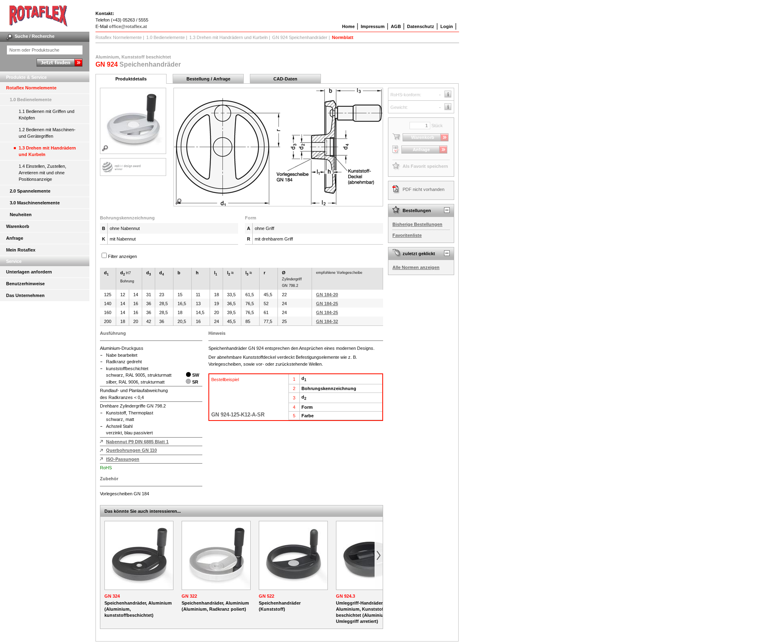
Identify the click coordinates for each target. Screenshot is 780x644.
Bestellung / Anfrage (208, 78)
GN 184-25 (327, 303)
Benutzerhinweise (25, 283)
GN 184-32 (327, 321)
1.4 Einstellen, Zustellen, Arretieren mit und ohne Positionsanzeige (42, 173)
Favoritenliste (407, 235)
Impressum (373, 26)
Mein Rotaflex (20, 249)
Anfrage (14, 238)
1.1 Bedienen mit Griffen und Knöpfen (46, 114)
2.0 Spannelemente (30, 191)
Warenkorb (17, 226)
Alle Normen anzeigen (416, 267)
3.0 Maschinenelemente (35, 202)
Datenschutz (420, 26)
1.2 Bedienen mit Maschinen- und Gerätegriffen (47, 133)
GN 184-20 (327, 294)
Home (348, 26)
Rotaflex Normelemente (31, 87)
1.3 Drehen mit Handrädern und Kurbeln (47, 151)
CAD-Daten (285, 78)
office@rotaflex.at (128, 26)
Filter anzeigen (122, 256)
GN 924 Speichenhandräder (299, 37)
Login (446, 26)
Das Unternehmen (25, 295)
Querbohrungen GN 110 (131, 450)
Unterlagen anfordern (29, 271)
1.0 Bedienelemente (31, 99)
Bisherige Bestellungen (417, 224)
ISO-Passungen (122, 459)
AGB (396, 26)
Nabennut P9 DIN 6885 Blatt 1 (137, 441)
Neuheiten (21, 214)
